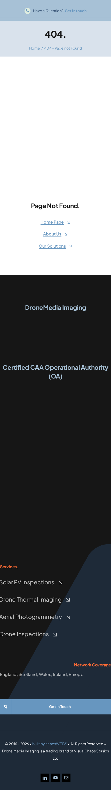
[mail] (66, 778)
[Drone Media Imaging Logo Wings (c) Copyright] (55, 316)
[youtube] (55, 778)
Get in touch (76, 10)
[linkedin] (45, 778)
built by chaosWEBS (49, 743)
